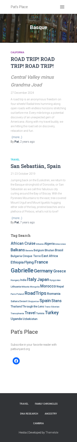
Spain (45, 300)
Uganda (16, 319)
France (41, 262)
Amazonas (60, 244)
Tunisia (40, 313)
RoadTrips (35, 293)
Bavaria (29, 250)
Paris (13, 294)
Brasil (59, 250)
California (17, 52)
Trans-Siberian (52, 306)
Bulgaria (16, 256)
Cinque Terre (32, 256)
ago (27, 141)
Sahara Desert (19, 301)
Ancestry (51, 413)
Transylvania (17, 313)
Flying (29, 262)
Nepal (60, 286)
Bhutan (49, 250)
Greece (59, 271)
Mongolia (35, 286)
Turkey (52, 312)
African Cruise (23, 243)
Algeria (49, 244)
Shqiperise (33, 301)
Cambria (38, 423)
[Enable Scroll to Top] (69, 434)
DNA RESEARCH (29, 413)
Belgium (39, 250)
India (23, 280)
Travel (15, 159)
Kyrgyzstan (55, 280)
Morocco (48, 286)
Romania (53, 294)
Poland (20, 294)
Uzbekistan (30, 319)
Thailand (16, 306)
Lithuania (16, 286)
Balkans (18, 250)
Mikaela (25, 286)
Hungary (15, 280)
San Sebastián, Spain (36, 166)
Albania (40, 244)
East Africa (49, 256)
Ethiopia (17, 262)
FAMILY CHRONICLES (46, 403)
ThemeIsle (51, 432)
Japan (43, 279)
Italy (32, 279)
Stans (56, 301)
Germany (43, 271)
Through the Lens (33, 306)
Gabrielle (22, 270)
